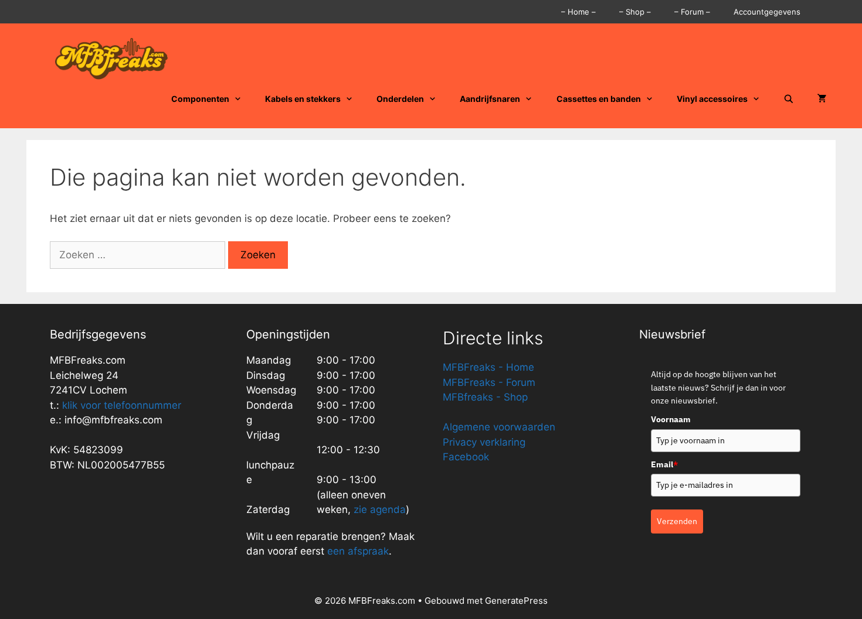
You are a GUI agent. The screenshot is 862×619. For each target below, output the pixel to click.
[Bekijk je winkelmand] (822, 99)
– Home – (578, 11)
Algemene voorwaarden (499, 427)
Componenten (200, 99)
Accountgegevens (767, 11)
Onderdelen (400, 99)
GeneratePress (516, 600)
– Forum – (692, 11)
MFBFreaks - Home (488, 367)
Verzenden (677, 521)
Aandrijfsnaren (490, 99)
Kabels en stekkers (303, 99)
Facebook (466, 457)
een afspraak (356, 551)
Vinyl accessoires (712, 99)
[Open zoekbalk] (789, 99)
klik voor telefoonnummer (121, 405)
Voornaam (671, 419)
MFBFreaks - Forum (489, 382)
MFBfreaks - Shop (485, 397)
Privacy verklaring (484, 442)
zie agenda (380, 509)
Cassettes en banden (598, 99)
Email (664, 464)
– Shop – (635, 11)
